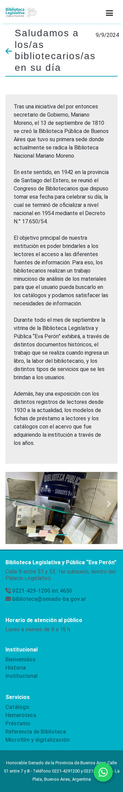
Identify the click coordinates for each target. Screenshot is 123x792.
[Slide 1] (61, 535)
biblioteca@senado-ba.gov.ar (49, 599)
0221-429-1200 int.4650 (42, 591)
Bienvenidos (20, 659)
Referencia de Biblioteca (35, 731)
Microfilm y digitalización (37, 740)
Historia (15, 667)
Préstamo (17, 723)
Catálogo (17, 707)
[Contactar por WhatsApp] (103, 772)
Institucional (21, 676)
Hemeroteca (20, 715)
